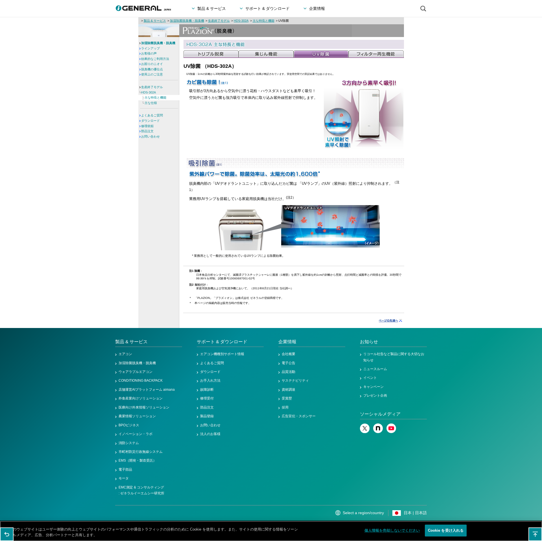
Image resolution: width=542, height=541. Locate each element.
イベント (370, 378)
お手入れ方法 (210, 381)
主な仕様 (151, 103)
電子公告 (288, 363)
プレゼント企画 (375, 395)
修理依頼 (147, 126)
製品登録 (207, 416)
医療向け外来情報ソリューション (144, 407)
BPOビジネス (129, 425)
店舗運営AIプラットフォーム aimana (147, 390)
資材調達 (288, 390)
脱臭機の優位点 (152, 69)
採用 (285, 407)
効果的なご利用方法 (155, 58)
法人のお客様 (210, 434)
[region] (271, 531)
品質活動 (288, 372)
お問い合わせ (150, 136)
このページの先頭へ (535, 534)
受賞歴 (287, 398)
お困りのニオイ (152, 64)
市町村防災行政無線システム (141, 452)
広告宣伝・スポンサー (299, 416)
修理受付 (207, 398)
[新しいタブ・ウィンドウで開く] (365, 432)
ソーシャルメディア (380, 414)
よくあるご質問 (152, 115)
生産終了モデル (219, 20)
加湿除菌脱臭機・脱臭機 (187, 20)
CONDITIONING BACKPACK (141, 381)
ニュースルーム (375, 369)
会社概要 (288, 354)
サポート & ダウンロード (222, 341)
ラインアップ (150, 48)
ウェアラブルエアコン (135, 372)
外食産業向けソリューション (141, 398)
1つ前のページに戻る (7, 534)
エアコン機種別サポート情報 (222, 354)
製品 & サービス (155, 20)
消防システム (129, 443)
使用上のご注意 (152, 74)
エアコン (125, 354)
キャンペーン (373, 387)
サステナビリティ (295, 381)
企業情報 (287, 341)
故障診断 (207, 390)
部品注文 (147, 131)
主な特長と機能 (263, 20)
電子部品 (125, 470)
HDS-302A (241, 20)
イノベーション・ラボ (135, 434)
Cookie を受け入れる (446, 530)
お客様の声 (149, 53)
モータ (124, 478)
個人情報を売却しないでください (392, 530)
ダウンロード (150, 120)
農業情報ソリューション (137, 416)
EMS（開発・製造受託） (137, 460)
